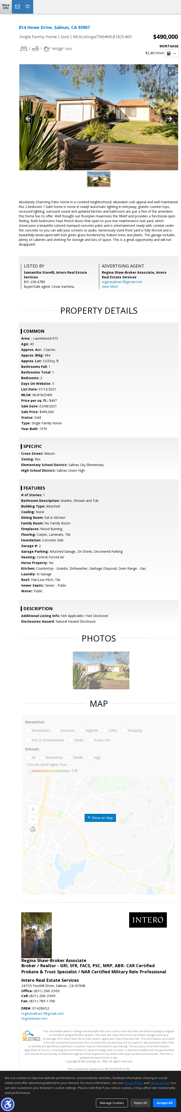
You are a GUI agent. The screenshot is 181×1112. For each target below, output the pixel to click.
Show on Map (102, 818)
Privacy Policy (133, 1083)
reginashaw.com (34, 1018)
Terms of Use (159, 1083)
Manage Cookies (112, 1103)
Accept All (165, 1103)
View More (110, 286)
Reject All (140, 1103)
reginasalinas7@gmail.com (122, 282)
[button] (7, 1104)
